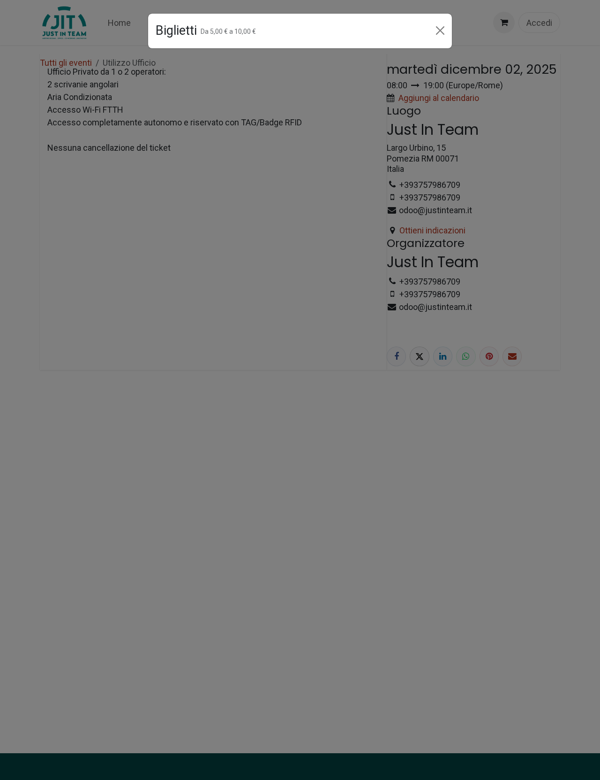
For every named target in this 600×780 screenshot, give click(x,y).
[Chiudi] (440, 31)
